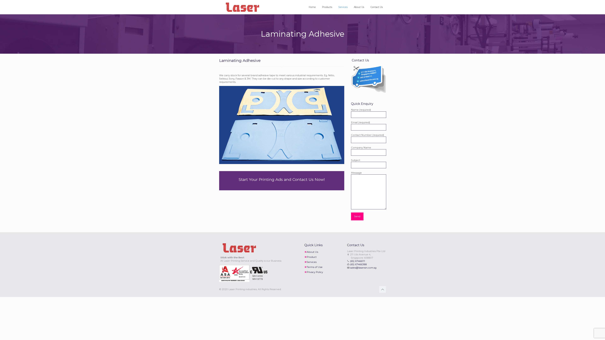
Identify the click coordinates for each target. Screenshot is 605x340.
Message (356, 172)
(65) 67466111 (357, 261)
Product (312, 256)
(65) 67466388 (358, 264)
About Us (312, 251)
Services (312, 262)
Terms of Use (315, 267)
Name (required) (361, 109)
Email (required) (360, 122)
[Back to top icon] (382, 289)
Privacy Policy (315, 272)
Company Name (361, 147)
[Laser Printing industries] (241, 7)
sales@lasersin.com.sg (363, 267)
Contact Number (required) (367, 134)
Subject (355, 160)
